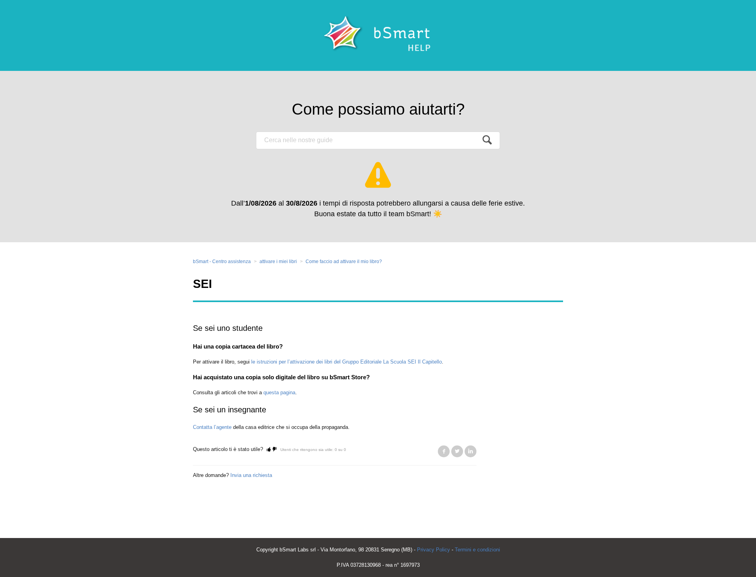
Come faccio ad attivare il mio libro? (344, 261)
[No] (274, 449)
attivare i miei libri (278, 261)
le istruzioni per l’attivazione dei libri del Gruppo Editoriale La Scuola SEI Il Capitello (346, 362)
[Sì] (269, 449)
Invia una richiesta (251, 475)
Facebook (444, 451)
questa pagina (279, 392)
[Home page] (378, 35)
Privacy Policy (433, 550)
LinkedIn (470, 451)
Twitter (457, 451)
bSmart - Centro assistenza (222, 261)
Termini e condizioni (477, 550)
